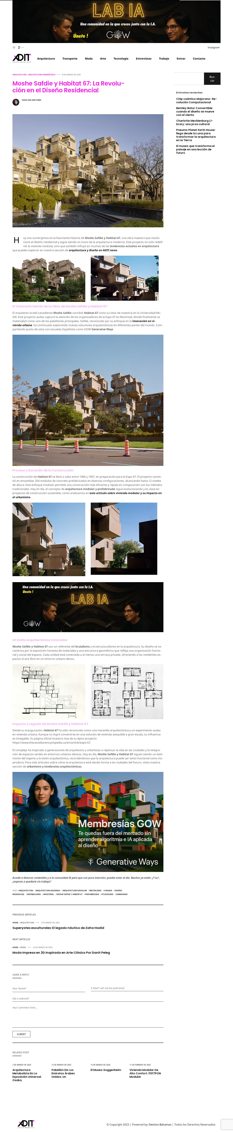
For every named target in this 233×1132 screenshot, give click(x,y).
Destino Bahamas (160, 1124)
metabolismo (34, 894)
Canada (108, 890)
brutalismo (83, 646)
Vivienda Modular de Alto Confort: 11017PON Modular (145, 1073)
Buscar (212, 78)
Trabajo (164, 58)
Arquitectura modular (75, 890)
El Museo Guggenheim (106, 1070)
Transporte (69, 58)
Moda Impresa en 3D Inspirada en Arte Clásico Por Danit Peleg (61, 952)
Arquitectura (46, 58)
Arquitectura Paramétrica (41, 74)
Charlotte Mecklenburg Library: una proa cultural (194, 122)
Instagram (214, 47)
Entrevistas (143, 58)
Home (15, 922)
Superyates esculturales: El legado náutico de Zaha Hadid (58, 928)
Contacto (199, 58)
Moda (89, 58)
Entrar (181, 58)
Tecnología (121, 58)
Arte (103, 58)
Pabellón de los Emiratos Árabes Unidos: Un (63, 1073)
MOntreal (49, 894)
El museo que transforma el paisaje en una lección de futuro (195, 149)
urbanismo (122, 894)
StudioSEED (107, 894)
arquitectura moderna (48, 890)
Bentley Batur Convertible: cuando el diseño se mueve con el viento (195, 111)
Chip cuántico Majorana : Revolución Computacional (196, 100)
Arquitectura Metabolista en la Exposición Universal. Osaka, (27, 1075)
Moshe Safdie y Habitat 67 (69, 894)
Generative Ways (102, 329)
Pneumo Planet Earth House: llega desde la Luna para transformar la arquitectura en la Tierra (196, 135)
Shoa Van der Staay (31, 100)
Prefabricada (92, 894)
